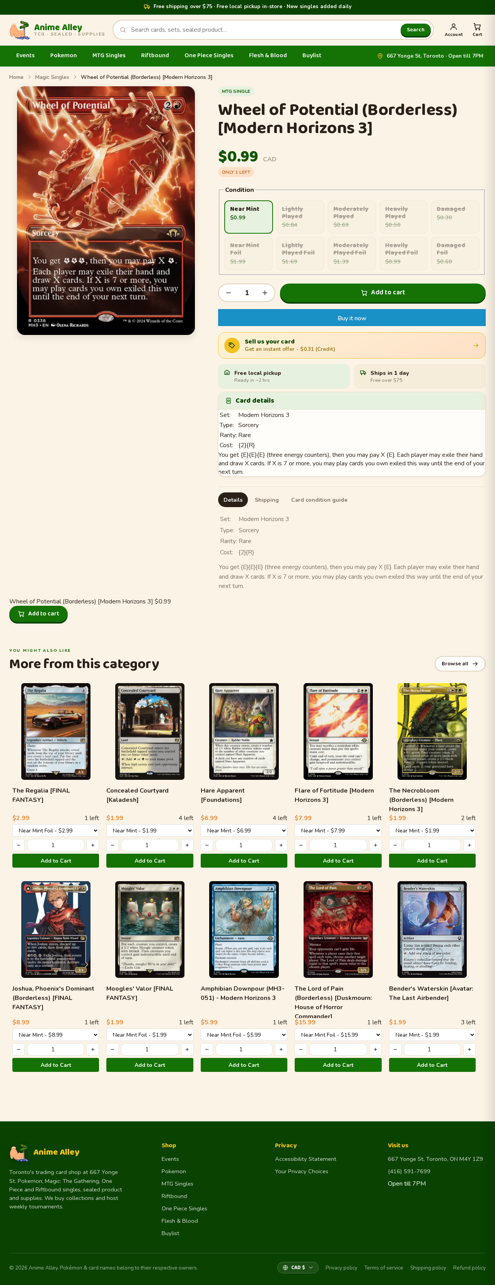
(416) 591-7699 (409, 1171)
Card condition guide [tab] (319, 500)
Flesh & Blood (268, 55)
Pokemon (63, 55)
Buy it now (352, 318)
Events (25, 55)
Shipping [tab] (267, 500)
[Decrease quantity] (228, 292)
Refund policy (469, 1267)
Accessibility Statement (305, 1159)
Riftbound (155, 55)
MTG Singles (109, 55)
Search (416, 29)
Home (16, 77)
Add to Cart (56, 861)
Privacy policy (341, 1267)
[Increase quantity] (265, 292)
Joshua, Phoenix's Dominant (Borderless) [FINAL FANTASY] (53, 998)
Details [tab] (233, 500)
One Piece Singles (209, 55)
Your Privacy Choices (301, 1171)
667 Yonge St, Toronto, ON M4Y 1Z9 (435, 1159)
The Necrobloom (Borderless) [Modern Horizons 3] (421, 799)
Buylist (311, 55)
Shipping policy (428, 1267)
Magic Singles (52, 77)
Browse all (455, 663)
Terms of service (383, 1267)
